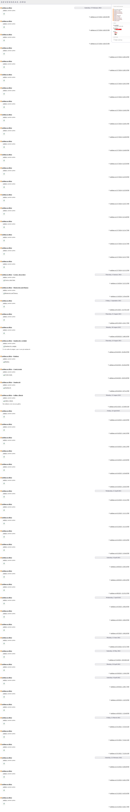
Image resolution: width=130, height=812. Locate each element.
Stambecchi (16, 382)
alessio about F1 (117, 15)
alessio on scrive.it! (118, 18)
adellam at (99, 17)
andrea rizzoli (116, 20)
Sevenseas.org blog (118, 9)
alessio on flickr (117, 16)
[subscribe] (113, 9)
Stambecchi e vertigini (20, 341)
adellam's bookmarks (118, 13)
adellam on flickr (117, 10)
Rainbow (16, 356)
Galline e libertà (18, 395)
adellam (5, 10)
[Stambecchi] (7, 388)
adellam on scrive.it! (118, 11)
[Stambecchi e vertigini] (10, 346)
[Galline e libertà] (8, 401)
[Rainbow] (6, 362)
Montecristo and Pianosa (20, 287)
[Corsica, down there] (9, 280)
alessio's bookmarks (118, 19)
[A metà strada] (8, 375)
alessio (115, 14)
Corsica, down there (19, 274)
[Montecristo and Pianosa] (10, 293)
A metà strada (17, 369)
